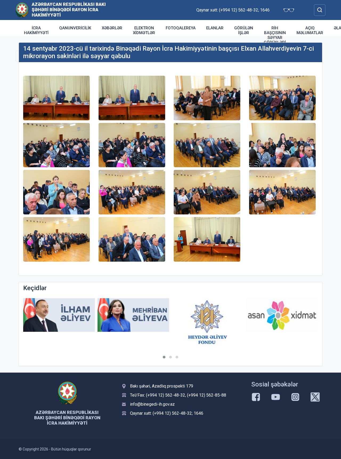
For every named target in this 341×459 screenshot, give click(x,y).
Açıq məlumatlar (310, 30)
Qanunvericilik (75, 28)
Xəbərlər (112, 28)
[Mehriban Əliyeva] (133, 315)
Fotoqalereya (181, 28)
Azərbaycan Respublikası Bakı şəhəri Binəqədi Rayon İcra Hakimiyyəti (69, 10)
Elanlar (215, 28)
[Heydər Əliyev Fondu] (207, 322)
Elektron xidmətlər (144, 30)
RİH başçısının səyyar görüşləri (275, 35)
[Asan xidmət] (282, 315)
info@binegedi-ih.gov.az (152, 404)
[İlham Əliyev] (59, 315)
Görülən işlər (243, 30)
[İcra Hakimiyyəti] (22, 9)
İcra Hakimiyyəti (36, 30)
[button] (164, 357)
